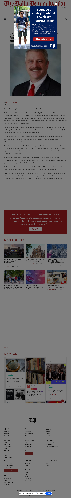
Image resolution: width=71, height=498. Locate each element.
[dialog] (35, 249)
